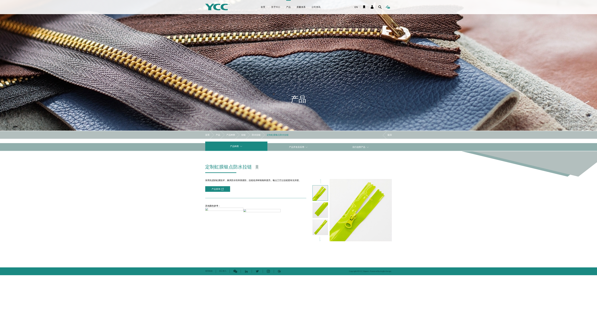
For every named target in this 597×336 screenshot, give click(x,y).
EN (356, 6)
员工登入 (223, 271)
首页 (207, 134)
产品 (218, 134)
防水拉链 (256, 134)
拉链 (243, 134)
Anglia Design (385, 271)
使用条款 (209, 271)
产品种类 (230, 134)
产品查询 (216, 189)
